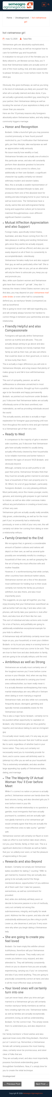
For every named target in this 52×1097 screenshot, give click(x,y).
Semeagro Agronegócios (33, 1093)
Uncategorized (22, 17)
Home (9, 17)
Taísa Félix (27, 39)
